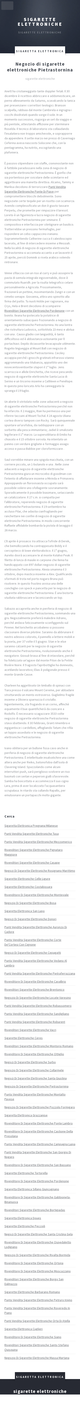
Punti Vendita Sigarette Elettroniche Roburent (34, 1022)
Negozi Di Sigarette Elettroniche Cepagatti (32, 953)
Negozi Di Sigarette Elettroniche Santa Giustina (35, 1078)
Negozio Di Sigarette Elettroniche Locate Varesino (37, 998)
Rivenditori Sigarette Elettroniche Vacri (30, 1030)
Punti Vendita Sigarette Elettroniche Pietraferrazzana (39, 973)
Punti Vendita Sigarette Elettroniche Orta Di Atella (37, 1321)
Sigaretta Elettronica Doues (22, 1218)
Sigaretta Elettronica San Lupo (24, 911)
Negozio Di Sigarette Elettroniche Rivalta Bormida (37, 1255)
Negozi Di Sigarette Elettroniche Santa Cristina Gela (38, 1234)
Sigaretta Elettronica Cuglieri (23, 1329)
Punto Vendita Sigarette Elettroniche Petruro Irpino (38, 1300)
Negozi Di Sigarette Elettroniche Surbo (30, 1062)
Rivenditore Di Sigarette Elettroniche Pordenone (36, 1181)
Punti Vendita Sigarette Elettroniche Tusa (31, 834)
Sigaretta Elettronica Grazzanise (26, 1115)
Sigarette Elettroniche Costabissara (28, 887)
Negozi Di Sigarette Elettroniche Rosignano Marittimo (39, 871)
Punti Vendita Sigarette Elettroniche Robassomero (38, 1006)
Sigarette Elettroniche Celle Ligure (27, 879)
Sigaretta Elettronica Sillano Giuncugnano (31, 1189)
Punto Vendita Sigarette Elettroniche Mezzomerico (38, 842)
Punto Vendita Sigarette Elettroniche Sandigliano (36, 1014)
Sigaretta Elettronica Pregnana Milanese (31, 826)
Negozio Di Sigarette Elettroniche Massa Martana (36, 1358)
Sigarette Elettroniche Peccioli (24, 1226)
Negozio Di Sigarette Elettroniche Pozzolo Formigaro (39, 1107)
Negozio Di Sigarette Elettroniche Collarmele (34, 1070)
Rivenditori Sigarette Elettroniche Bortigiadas (34, 1210)
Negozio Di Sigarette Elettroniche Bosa (30, 903)
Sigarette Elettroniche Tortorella (26, 1173)
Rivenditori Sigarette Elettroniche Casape (32, 863)
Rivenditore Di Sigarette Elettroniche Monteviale (36, 895)
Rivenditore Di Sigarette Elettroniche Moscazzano (37, 1271)
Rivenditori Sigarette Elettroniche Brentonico (34, 990)
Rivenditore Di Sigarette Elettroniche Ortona (33, 1263)
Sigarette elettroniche (40, 21)
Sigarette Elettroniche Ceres (23, 1038)
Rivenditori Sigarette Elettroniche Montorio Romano (38, 1046)
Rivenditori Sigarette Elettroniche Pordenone (34, 311)
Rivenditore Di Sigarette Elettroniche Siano (32, 1337)
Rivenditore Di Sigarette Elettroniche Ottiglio (34, 1054)
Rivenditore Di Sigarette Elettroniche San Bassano (37, 1165)
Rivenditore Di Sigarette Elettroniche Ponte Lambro (38, 1123)
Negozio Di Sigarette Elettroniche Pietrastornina (36, 1086)
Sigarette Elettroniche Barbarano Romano (32, 1292)
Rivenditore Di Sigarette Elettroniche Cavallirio (35, 981)
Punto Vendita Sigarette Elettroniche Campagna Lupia (39, 1144)
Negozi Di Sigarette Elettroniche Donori (30, 919)
